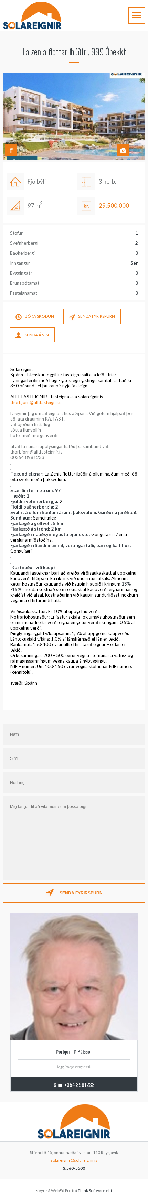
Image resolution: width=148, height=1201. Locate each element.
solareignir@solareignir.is (74, 1160)
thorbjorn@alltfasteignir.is (36, 402)
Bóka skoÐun (39, 316)
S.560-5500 (74, 1168)
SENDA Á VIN (37, 334)
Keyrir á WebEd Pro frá (74, 1190)
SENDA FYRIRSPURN (96, 316)
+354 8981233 (79, 1084)
